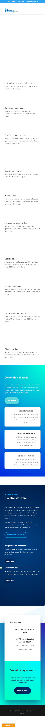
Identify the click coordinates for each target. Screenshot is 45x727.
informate (12, 400)
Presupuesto (22, 690)
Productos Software (16, 535)
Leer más (10, 561)
